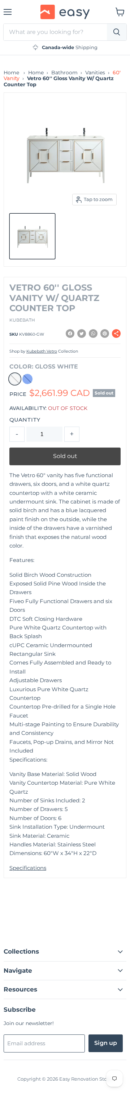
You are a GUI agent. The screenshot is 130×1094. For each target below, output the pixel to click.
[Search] (116, 32)
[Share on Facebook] (70, 333)
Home (11, 72)
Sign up (105, 1042)
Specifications (27, 867)
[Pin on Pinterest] (104, 333)
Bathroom (64, 72)
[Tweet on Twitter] (81, 333)
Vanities (95, 72)
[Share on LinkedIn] (93, 333)
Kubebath (22, 320)
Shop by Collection (43, 352)
